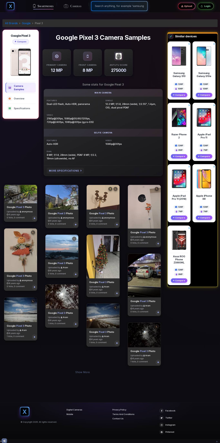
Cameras (75, 6)
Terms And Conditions (123, 414)
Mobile (70, 414)
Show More (82, 372)
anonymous (27, 211)
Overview (19, 98)
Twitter (168, 417)
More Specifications (64, 170)
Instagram (170, 425)
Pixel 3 (20, 207)
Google (26, 23)
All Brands (11, 23)
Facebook (170, 410)
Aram (24, 330)
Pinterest (169, 432)
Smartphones (45, 6)
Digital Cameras (74, 409)
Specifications (22, 108)
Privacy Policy (119, 409)
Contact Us (118, 418)
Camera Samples (19, 88)
